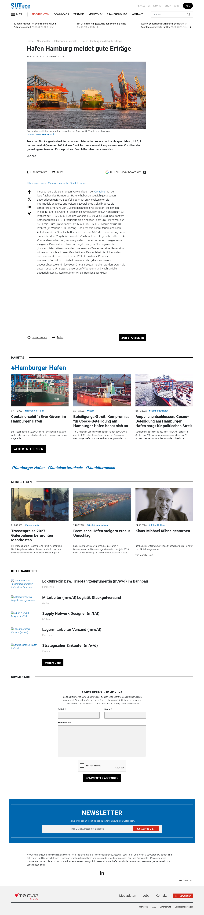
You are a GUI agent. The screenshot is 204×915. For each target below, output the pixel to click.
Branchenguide (117, 14)
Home (30, 41)
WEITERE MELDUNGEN (28, 449)
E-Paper (157, 5)
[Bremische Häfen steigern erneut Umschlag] (102, 504)
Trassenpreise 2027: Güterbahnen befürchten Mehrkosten (32, 535)
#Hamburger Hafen (38, 368)
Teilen (60, 172)
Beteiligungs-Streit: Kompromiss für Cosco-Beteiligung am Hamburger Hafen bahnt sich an (101, 421)
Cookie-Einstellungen (184, 907)
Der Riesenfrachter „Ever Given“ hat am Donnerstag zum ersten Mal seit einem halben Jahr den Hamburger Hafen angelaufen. (39, 435)
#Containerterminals (64, 467)
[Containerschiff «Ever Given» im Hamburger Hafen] (40, 390)
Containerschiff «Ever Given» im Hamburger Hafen (38, 418)
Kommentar (64, 722)
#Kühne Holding (157, 525)
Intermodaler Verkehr (65, 41)
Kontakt (137, 14)
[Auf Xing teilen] (29, 213)
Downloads (61, 14)
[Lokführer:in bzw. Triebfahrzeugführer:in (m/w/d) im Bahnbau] (24, 584)
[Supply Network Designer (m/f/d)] (24, 614)
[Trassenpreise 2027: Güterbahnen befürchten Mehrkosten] (40, 504)
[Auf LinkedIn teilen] (29, 206)
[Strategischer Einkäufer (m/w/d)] (24, 646)
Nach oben (184, 880)
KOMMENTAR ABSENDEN (102, 778)
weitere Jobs (53, 662)
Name (107, 709)
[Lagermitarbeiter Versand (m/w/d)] (24, 630)
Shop (168, 5)
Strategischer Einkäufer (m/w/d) (70, 645)
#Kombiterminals (100, 467)
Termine (78, 14)
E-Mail (61, 709)
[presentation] (190, 27)
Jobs (176, 5)
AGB (154, 907)
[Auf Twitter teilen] (29, 199)
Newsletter (143, 5)
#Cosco (91, 410)
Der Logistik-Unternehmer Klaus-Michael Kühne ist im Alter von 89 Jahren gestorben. (164, 548)
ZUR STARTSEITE (132, 337)
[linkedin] (102, 873)
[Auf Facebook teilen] (29, 191)
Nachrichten (40, 14)
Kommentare (40, 172)
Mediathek (95, 14)
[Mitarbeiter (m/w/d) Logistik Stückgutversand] (24, 598)
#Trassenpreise (32, 525)
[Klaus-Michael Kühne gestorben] (164, 504)
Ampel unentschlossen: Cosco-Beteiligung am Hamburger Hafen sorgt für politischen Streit (163, 421)
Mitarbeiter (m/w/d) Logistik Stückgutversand (81, 597)
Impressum (143, 907)
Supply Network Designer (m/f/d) (70, 613)
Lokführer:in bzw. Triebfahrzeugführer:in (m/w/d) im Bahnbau (95, 581)
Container (100, 191)
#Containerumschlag (97, 525)
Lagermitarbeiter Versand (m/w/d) (71, 629)
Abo (188, 5)
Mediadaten (127, 896)
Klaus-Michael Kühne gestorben (162, 531)
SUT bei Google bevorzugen (125, 172)
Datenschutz (165, 907)
